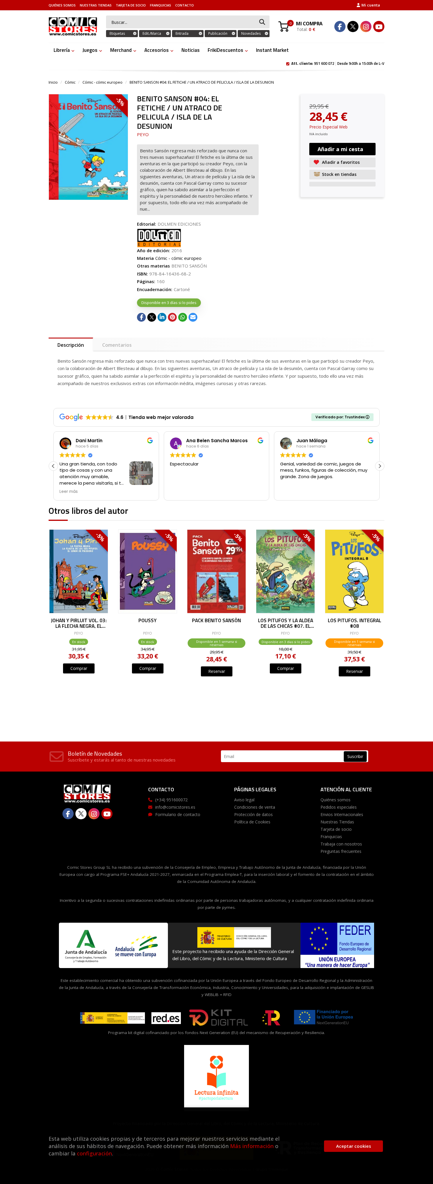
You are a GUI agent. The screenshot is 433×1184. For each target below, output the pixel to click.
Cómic (70, 82)
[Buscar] (262, 22)
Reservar (216, 671)
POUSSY (147, 621)
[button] (379, 466)
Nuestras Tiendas (96, 5)
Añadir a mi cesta (340, 149)
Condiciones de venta (254, 807)
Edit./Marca (152, 33)
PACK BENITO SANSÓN (216, 621)
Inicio (53, 82)
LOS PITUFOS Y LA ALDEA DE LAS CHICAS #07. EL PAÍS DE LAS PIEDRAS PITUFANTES (285, 623)
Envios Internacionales (341, 814)
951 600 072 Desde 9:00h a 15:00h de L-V (337, 63)
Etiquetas (117, 33)
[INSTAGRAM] (365, 26)
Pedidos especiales (338, 807)
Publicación (217, 33)
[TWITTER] (352, 26)
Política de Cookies (252, 822)
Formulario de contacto (177, 814)
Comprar (78, 668)
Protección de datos (253, 814)
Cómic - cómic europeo (102, 82)
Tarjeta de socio (131, 5)
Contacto (184, 5)
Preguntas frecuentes (340, 851)
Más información (252, 1146)
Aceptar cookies (353, 1146)
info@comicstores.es (175, 807)
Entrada (182, 33)
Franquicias (160, 5)
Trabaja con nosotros (341, 844)
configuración (94, 1153)
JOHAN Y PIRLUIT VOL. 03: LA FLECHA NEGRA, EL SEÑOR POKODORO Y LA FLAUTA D (79, 623)
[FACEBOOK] (340, 26)
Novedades (251, 33)
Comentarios (117, 345)
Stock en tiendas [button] (339, 174)
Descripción (70, 345)
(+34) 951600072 (171, 799)
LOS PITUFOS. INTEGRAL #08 (354, 623)
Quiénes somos (62, 5)
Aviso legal (244, 799)
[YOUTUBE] (378, 26)
